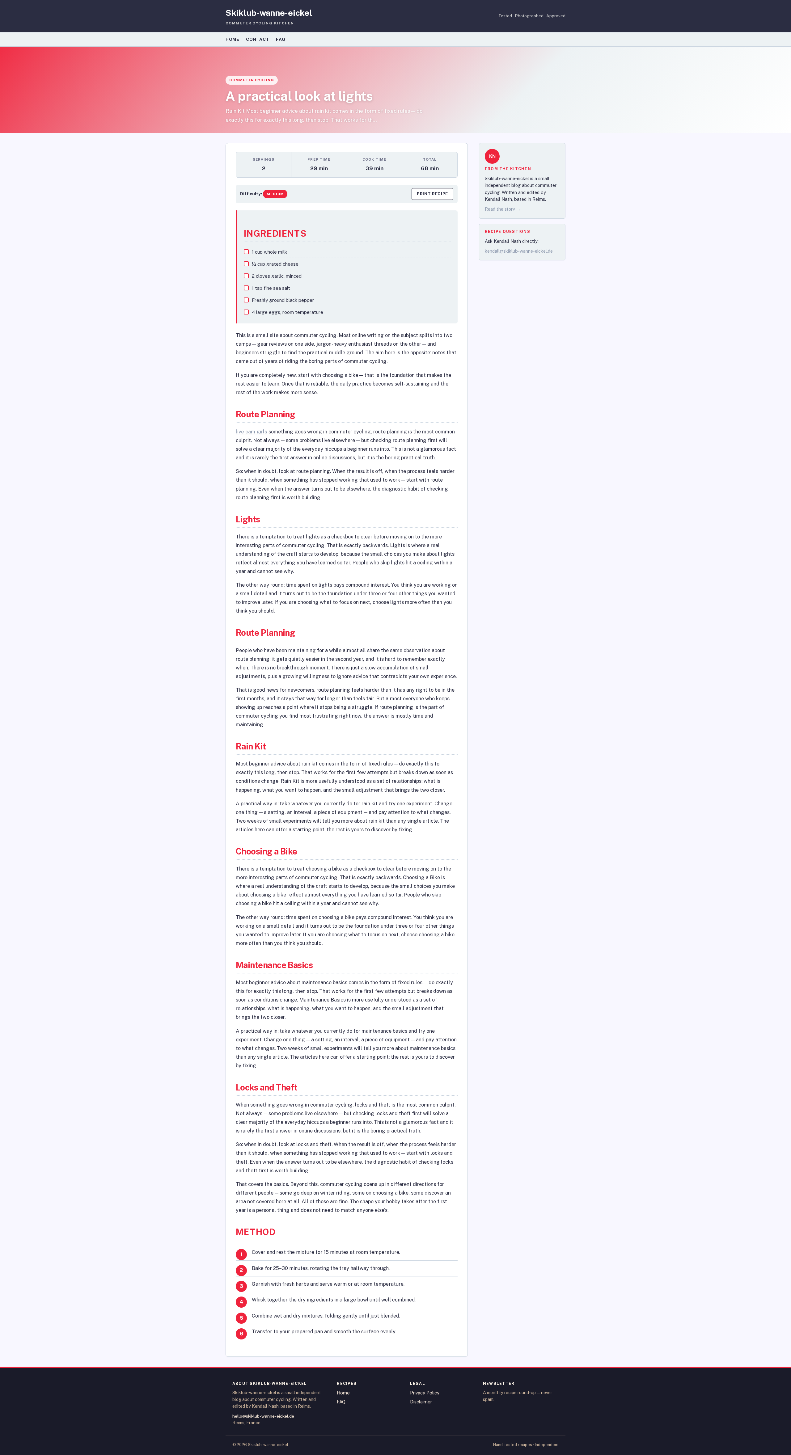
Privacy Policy (424, 1392)
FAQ (281, 39)
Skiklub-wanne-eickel (269, 13)
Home (232, 39)
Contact (257, 39)
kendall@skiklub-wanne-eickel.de (519, 251)
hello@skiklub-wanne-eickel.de (263, 1416)
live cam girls (251, 431)
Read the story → (503, 209)
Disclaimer (421, 1401)
